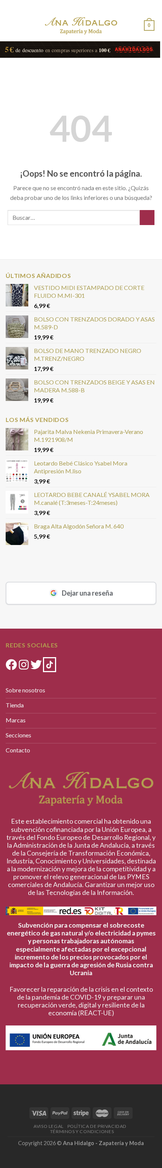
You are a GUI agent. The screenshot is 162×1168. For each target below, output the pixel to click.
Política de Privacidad (97, 1126)
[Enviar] (147, 217)
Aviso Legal (49, 1126)
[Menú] (12, 24)
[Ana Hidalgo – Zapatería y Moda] (81, 25)
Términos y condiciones (82, 1131)
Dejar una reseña (87, 593)
